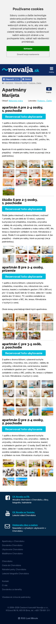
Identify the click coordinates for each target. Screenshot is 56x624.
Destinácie (9, 83)
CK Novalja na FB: (21, 496)
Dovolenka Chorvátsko (12, 545)
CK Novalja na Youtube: (23, 512)
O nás (4, 585)
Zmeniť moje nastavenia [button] (28, 54)
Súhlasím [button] (28, 48)
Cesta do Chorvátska (11, 565)
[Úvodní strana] (3, 83)
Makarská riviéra (21, 83)
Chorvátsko (7, 561)
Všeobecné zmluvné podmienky (16, 596)
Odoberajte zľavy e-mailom (25, 524)
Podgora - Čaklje (35, 83)
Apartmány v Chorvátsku (13, 541)
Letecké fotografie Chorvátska (15, 573)
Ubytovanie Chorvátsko (12, 549)
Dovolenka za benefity (12, 589)
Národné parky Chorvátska (14, 569)
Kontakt (5, 581)
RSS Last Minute (29, 618)
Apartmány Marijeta (14, 92)
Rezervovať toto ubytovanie (23, 116)
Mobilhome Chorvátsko (12, 553)
